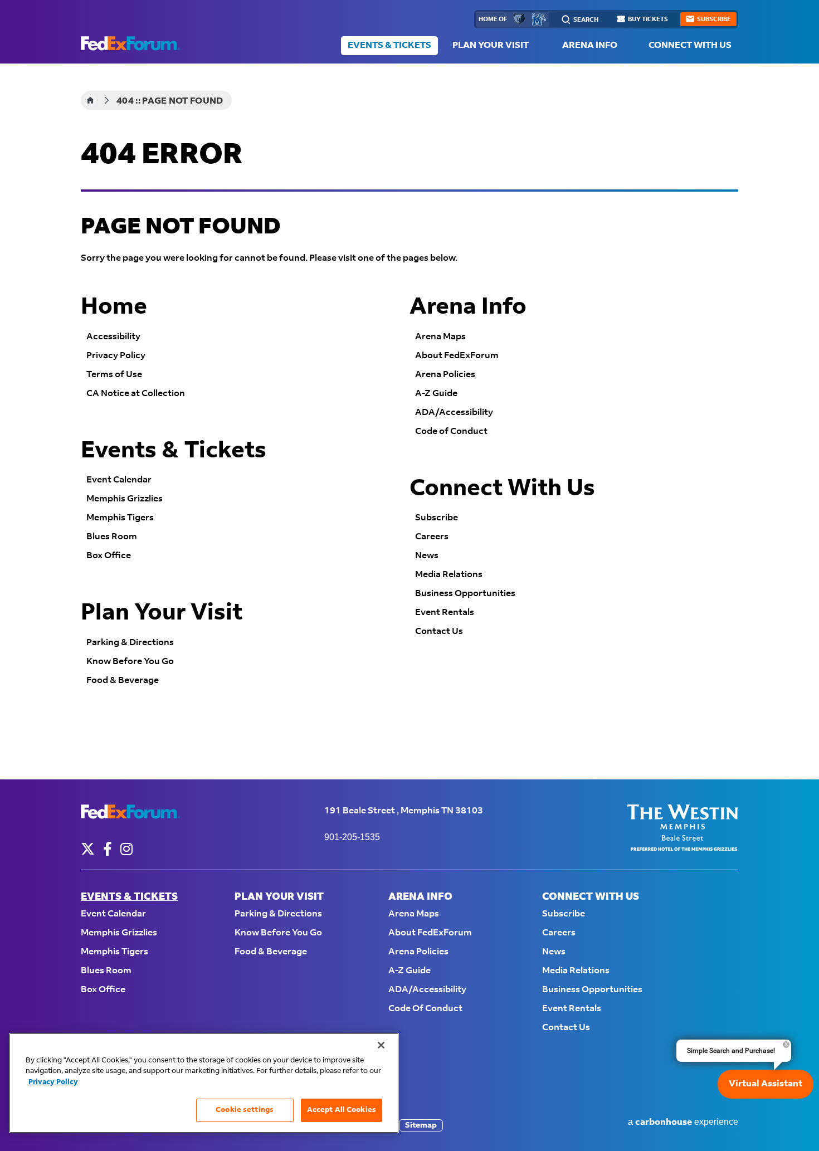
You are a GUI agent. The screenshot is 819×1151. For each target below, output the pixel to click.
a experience (683, 1122)
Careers (431, 536)
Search (585, 20)
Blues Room (111, 536)
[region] (204, 1083)
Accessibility (113, 336)
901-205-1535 (352, 837)
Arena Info (589, 45)
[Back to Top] (799, 1120)
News (426, 555)
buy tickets (648, 19)
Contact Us (439, 631)
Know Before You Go (130, 661)
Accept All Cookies (341, 1110)
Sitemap (421, 1125)
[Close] (381, 1045)
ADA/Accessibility (454, 412)
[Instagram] (126, 849)
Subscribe (436, 517)
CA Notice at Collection (135, 393)
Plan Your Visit (490, 45)
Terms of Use (114, 374)
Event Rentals (444, 612)
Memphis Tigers (120, 517)
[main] (409, 421)
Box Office (108, 555)
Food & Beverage (122, 680)
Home (90, 100)
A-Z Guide (436, 393)
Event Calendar (119, 479)
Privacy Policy (115, 355)
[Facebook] (107, 849)
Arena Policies (445, 374)
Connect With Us (690, 45)
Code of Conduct (451, 431)
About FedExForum (457, 355)
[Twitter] (88, 849)
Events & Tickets (389, 45)
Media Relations (448, 574)
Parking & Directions (130, 642)
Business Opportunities (465, 593)
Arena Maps (440, 336)
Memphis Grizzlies (124, 498)
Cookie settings (245, 1110)
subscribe (714, 19)
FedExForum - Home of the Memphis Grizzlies (130, 43)
